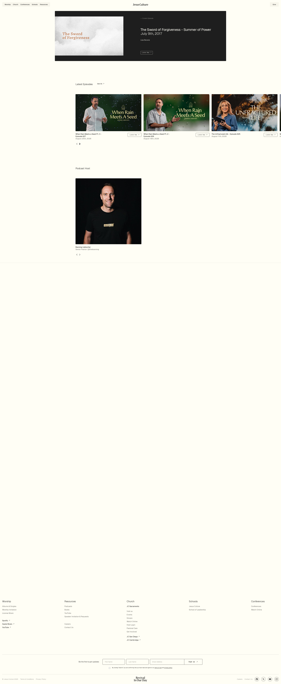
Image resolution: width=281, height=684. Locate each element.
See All (100, 84)
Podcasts (68, 606)
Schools (35, 4)
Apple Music (7, 624)
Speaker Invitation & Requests (76, 616)
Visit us (129, 611)
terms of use (158, 667)
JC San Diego (132, 636)
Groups (129, 618)
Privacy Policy (41, 679)
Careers (67, 624)
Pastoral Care (132, 628)
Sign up (192, 662)
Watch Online (132, 621)
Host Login (131, 625)
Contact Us (68, 627)
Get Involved (132, 632)
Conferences (25, 4)
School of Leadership (197, 610)
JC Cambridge (133, 640)
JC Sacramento (133, 606)
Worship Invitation (9, 610)
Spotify (5, 620)
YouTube (5, 627)
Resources (44, 4)
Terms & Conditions (27, 679)
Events (129, 615)
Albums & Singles (9, 606)
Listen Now (146, 52)
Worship (8, 4)
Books (66, 610)
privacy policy (168, 667)
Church (15, 4)
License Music (8, 613)
